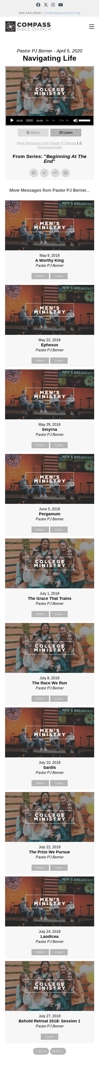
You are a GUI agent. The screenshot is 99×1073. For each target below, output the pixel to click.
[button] (91, 27)
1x (53, 120)
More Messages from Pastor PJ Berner (46, 143)
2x (67, 120)
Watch (35, 132)
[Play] (12, 120)
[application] (49, 120)
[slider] (85, 120)
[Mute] (75, 120)
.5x (47, 120)
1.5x (61, 120)
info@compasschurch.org (62, 13)
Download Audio (50, 147)
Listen (68, 132)
